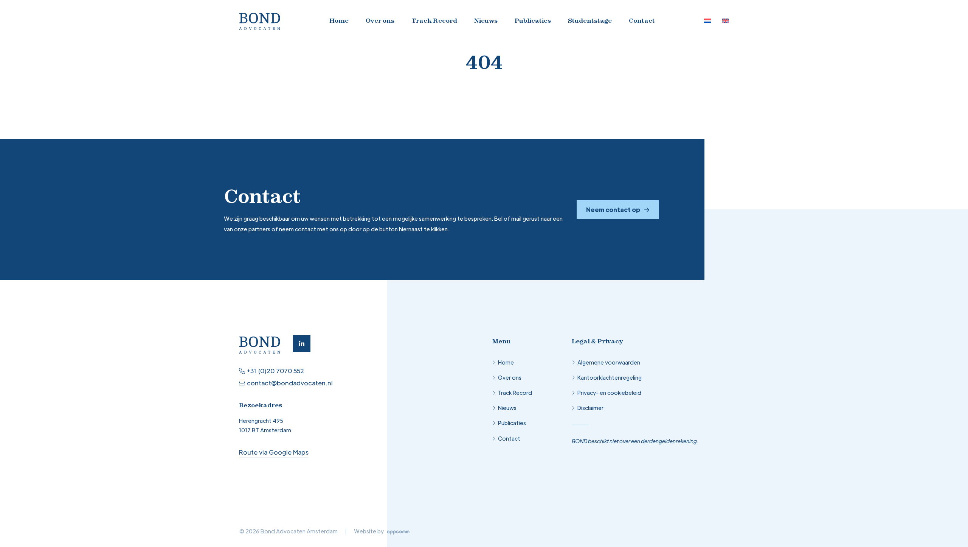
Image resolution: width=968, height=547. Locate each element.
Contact (642, 20)
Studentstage (590, 20)
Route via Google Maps (274, 452)
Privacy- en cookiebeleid (609, 392)
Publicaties (533, 20)
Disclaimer (590, 407)
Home (339, 20)
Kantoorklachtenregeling (609, 377)
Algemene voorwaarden (608, 362)
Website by (369, 531)
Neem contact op (613, 210)
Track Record (434, 20)
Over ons (380, 20)
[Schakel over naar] (707, 21)
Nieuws (486, 20)
